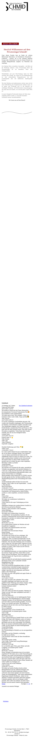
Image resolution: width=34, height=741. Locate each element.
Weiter (3, 684)
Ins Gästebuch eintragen (25, 405)
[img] (17, 6)
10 (29, 684)
